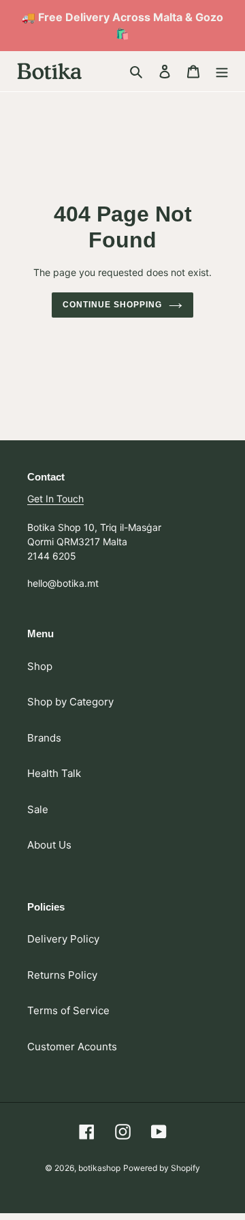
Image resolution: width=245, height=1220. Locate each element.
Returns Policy (62, 975)
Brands (44, 737)
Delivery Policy (63, 938)
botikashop (99, 1168)
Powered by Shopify (161, 1168)
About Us (49, 844)
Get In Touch (55, 498)
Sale (37, 809)
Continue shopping (112, 304)
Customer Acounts (72, 1046)
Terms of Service (68, 1010)
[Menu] (222, 71)
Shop (39, 666)
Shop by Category (70, 701)
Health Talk (54, 773)
